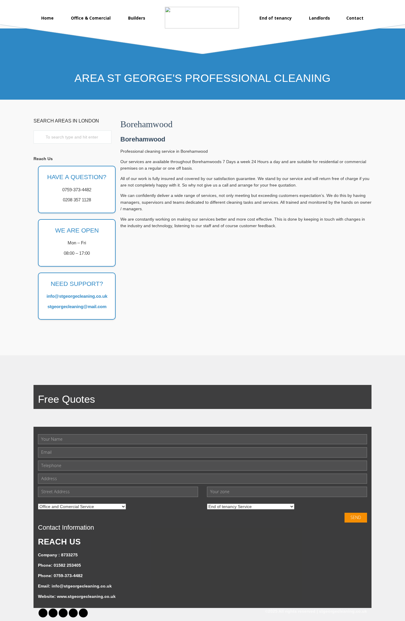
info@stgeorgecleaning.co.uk (77, 296)
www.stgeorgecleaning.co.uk (86, 596)
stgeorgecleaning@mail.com (76, 306)
